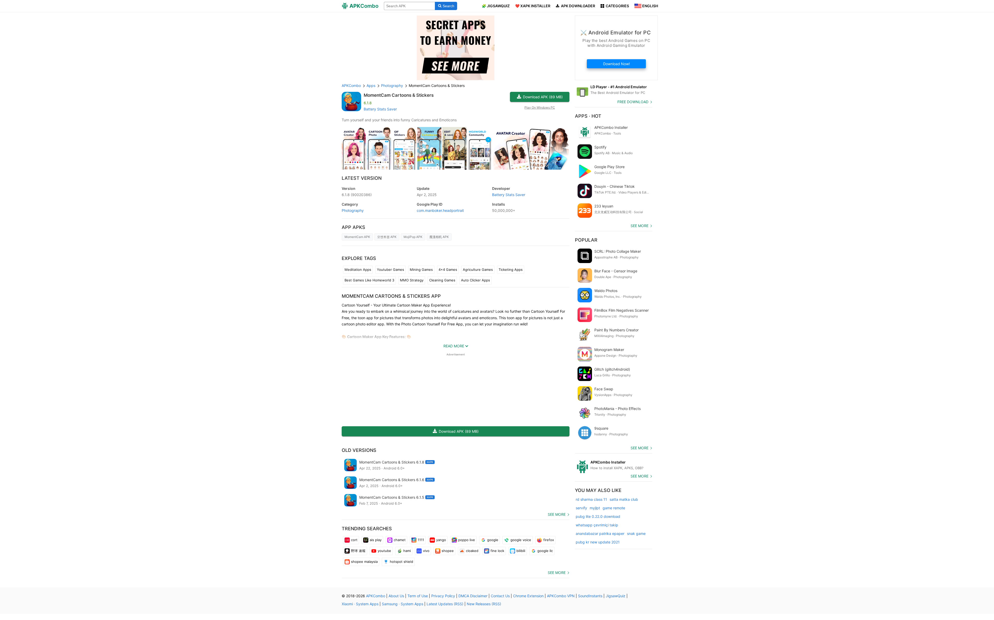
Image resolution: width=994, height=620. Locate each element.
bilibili (520, 551)
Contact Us (500, 596)
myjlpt (595, 508)
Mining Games (421, 269)
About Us (396, 596)
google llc (545, 551)
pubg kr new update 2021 (598, 542)
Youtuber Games (390, 269)
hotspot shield (401, 561)
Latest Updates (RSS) (445, 604)
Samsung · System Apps (402, 604)
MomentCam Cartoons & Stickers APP (391, 296)
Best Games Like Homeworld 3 (369, 280)
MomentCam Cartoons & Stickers (399, 95)
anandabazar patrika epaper (600, 533)
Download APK (543, 97)
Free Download (632, 102)
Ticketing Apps (511, 269)
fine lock (497, 551)
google (492, 540)
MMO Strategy (411, 280)
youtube (384, 551)
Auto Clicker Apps (475, 280)
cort (354, 540)
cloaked (472, 551)
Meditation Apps (358, 269)
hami (407, 551)
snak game (636, 533)
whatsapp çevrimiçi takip (597, 525)
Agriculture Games (478, 269)
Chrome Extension (528, 596)
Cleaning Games (442, 280)
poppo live (466, 540)
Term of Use (417, 596)
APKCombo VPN (561, 596)
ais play (376, 540)
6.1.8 (357, 194)
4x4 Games (447, 269)
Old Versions (359, 450)
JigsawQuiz (615, 596)
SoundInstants (590, 596)
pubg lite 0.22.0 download (598, 516)
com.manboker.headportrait (440, 210)
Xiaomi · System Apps (360, 604)
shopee (448, 551)
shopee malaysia (364, 561)
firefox (548, 540)
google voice (520, 540)
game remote (614, 508)
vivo (426, 551)
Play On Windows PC (539, 107)
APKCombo (351, 85)
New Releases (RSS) (484, 604)
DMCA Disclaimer (472, 596)
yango (441, 540)
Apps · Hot (588, 116)
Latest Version (362, 178)
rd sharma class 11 (591, 499)
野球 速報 (358, 551)
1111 (421, 540)
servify (581, 508)
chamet (400, 540)
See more (557, 514)
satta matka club (624, 499)
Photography (353, 210)
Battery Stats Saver (380, 109)
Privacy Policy (443, 596)
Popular (586, 240)
